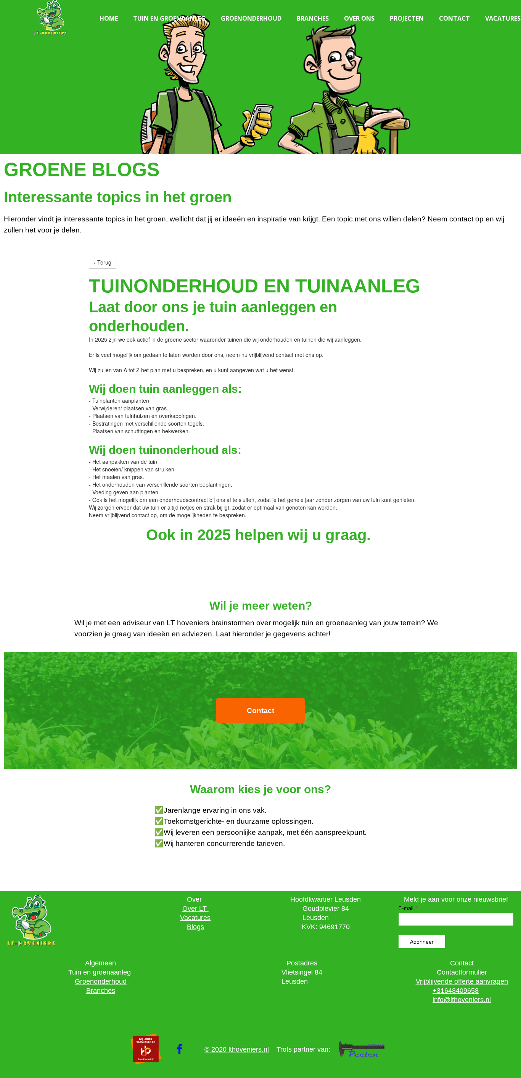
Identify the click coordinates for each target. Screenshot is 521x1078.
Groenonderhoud (251, 18)
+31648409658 (456, 990)
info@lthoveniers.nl (462, 1000)
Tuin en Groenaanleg (169, 18)
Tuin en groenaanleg (100, 972)
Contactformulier (462, 972)
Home (109, 18)
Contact (454, 18)
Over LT (195, 908)
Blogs (195, 927)
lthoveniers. (246, 1049)
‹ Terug (102, 262)
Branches (313, 18)
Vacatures (195, 917)
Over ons (359, 18)
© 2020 (216, 1049)
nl (266, 1049)
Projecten (407, 18)
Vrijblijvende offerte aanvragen (462, 981)
